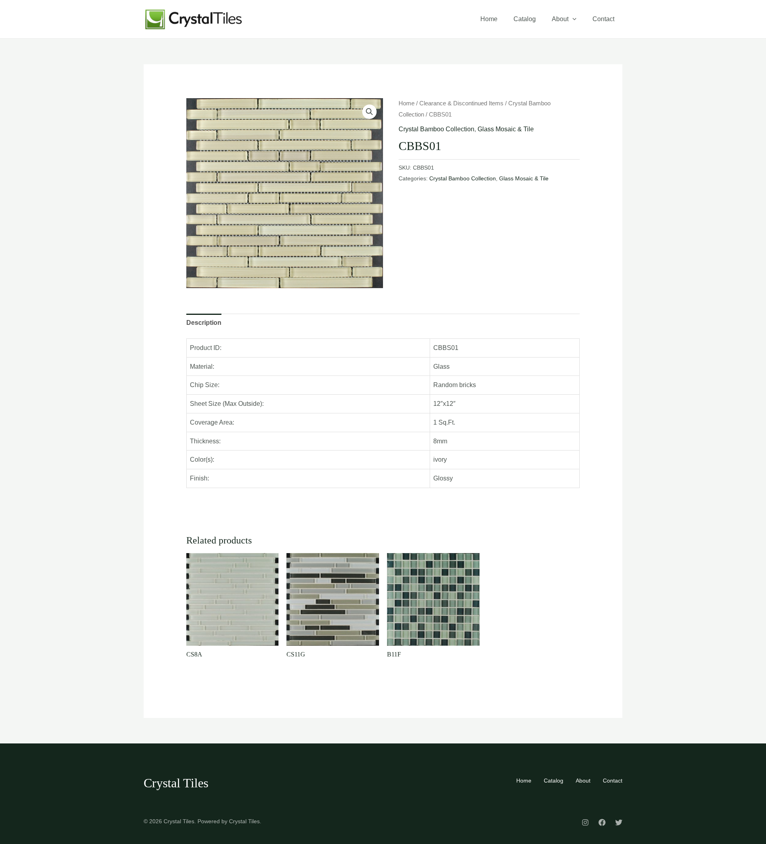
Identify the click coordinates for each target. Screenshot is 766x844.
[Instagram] (585, 822)
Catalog (524, 19)
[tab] (203, 323)
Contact (603, 19)
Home (489, 19)
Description (203, 322)
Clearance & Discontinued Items (461, 103)
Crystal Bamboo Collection (436, 129)
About (560, 19)
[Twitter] (618, 822)
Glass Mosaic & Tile (506, 129)
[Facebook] (602, 822)
